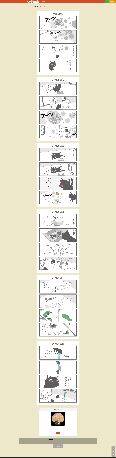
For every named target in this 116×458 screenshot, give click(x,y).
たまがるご (48, 1)
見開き (107, 1)
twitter (58, 432)
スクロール (112, 1)
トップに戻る (58, 446)
